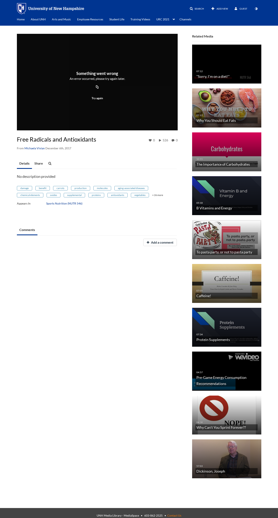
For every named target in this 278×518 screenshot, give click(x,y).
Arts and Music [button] (61, 19)
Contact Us (174, 515)
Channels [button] (185, 19)
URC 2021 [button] (162, 19)
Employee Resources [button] (90, 19)
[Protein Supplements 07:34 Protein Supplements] (226, 327)
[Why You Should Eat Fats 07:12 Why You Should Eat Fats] (226, 107)
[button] (197, 8)
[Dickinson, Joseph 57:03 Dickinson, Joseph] (226, 458)
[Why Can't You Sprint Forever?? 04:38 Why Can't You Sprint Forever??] (226, 414)
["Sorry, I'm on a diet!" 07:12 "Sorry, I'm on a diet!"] (226, 63)
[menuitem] (24, 19)
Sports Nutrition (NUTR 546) (64, 203)
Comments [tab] (27, 230)
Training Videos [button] (140, 19)
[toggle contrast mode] (256, 8)
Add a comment (161, 242)
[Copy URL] (97, 87)
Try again (97, 98)
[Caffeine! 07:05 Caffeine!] (226, 283)
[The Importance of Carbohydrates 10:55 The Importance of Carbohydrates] (226, 151)
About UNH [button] (38, 19)
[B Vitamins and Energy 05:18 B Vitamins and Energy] (226, 195)
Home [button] (21, 19)
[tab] (24, 163)
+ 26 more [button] (157, 195)
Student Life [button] (116, 19)
